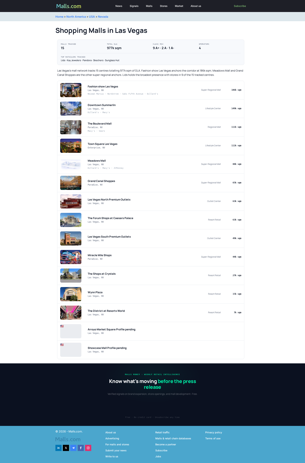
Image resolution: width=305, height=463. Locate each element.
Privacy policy (213, 432)
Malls (149, 5)
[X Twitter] (66, 448)
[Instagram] (88, 448)
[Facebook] (81, 448)
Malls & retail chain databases (173, 438)
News (118, 5)
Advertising (112, 438)
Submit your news (116, 450)
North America (76, 16)
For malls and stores (117, 444)
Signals (134, 5)
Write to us (111, 456)
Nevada (103, 16)
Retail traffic (162, 432)
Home (59, 16)
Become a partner (165, 444)
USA (92, 16)
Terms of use (212, 438)
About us (196, 5)
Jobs (158, 456)
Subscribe (240, 5)
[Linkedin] (58, 448)
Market (179, 5)
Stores (164, 5)
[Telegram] (73, 448)
